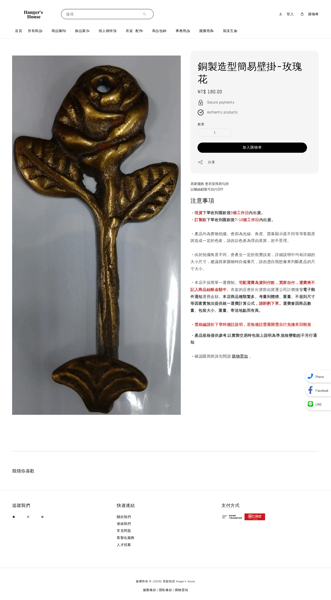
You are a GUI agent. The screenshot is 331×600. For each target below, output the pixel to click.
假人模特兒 (107, 31)
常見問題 (124, 530)
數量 (201, 124)
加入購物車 (252, 147)
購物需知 (240, 356)
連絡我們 (124, 523)
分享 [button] (211, 162)
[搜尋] (145, 14)
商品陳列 (59, 31)
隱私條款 (165, 590)
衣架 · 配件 (134, 31)
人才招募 (124, 545)
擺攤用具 (206, 31)
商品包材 (159, 31)
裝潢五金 (230, 31)
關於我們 (124, 517)
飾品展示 (82, 31)
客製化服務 (125, 538)
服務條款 (149, 590)
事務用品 (183, 31)
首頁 (18, 31)
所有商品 (35, 31)
